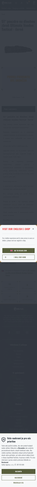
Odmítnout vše (18, 482)
